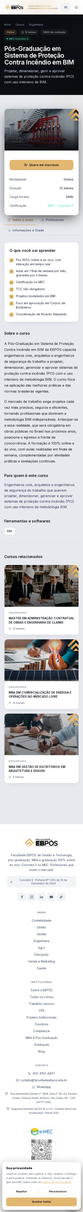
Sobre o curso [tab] (23, 220)
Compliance (41, 1031)
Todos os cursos (41, 997)
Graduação (41, 1044)
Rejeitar (21, 1191)
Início (7, 24)
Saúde (41, 968)
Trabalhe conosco (41, 1003)
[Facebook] (22, 897)
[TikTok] (61, 897)
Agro (41, 948)
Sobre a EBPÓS (42, 990)
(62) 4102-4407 (44, 1073)
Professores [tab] (55, 220)
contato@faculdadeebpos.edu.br (43, 1080)
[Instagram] (32, 897)
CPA (41, 1010)
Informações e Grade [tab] (28, 230)
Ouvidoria (41, 1024)
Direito (41, 927)
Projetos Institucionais (41, 1017)
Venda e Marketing (41, 961)
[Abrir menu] (66, 7)
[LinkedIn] (41, 897)
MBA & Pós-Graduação (42, 1038)
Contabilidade (41, 920)
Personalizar (58, 1191)
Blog (41, 1051)
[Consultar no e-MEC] (41, 1148)
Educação (41, 954)
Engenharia (36, 24)
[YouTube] (51, 897)
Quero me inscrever (44, 165)
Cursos (20, 24)
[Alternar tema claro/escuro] (76, 7)
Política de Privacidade (56, 1182)
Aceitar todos (41, 1201)
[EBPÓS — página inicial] (14, 7)
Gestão (42, 934)
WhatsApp (44, 1087)
